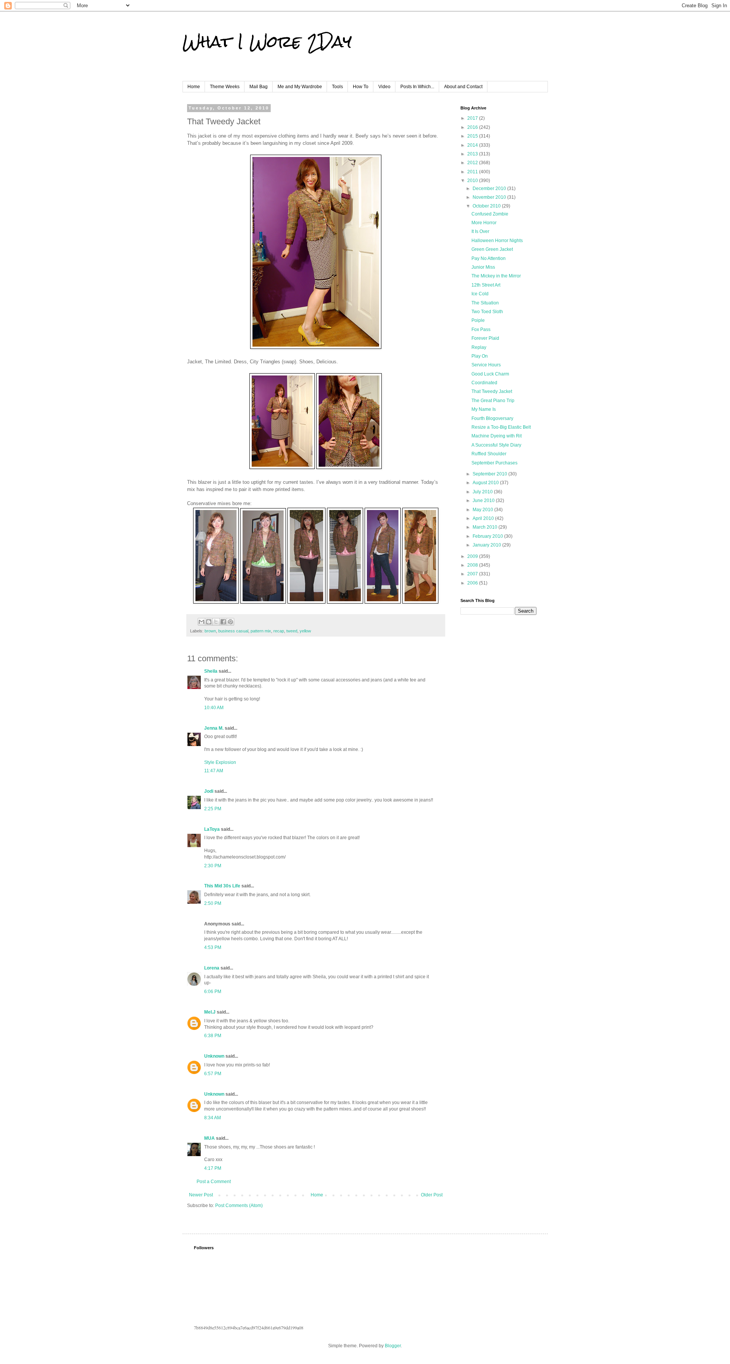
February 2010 (488, 536)
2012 (473, 162)
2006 (473, 583)
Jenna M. (214, 728)
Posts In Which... (417, 86)
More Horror (484, 222)
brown (210, 631)
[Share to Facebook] (223, 622)
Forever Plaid (485, 338)
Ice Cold (480, 293)
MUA (209, 1138)
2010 (473, 180)
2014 (473, 145)
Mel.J (210, 1012)
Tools (337, 86)
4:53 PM (212, 947)
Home (193, 86)
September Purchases (494, 463)
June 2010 (484, 500)
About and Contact (463, 86)
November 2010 (490, 197)
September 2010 (490, 474)
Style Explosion (220, 762)
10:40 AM (214, 707)
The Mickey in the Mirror (496, 276)
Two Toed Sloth (487, 311)
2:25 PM (212, 808)
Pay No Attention (488, 258)
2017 (473, 118)
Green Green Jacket (492, 249)
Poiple (478, 320)
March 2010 (485, 527)
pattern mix (261, 631)
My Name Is (483, 409)
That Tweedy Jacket (491, 391)
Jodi (208, 791)
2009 (473, 556)
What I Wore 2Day (267, 41)
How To (360, 86)
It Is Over (480, 231)
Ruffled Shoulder (488, 453)
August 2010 (486, 482)
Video (384, 86)
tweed (291, 631)
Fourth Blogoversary (492, 418)
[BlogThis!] (209, 622)
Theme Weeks (225, 86)
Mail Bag (258, 86)
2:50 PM (212, 903)
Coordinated (484, 382)
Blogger (393, 1345)
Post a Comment (214, 1181)
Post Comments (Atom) (239, 1205)
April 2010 (484, 518)
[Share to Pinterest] (230, 622)
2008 (473, 565)
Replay (478, 347)
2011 (473, 171)
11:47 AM (213, 770)
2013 (473, 154)
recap (278, 631)
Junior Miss (483, 267)
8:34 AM (212, 1117)
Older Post (432, 1195)
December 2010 (490, 188)
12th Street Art (485, 285)
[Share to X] (216, 622)
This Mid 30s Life (222, 886)
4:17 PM (212, 1168)
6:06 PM (212, 991)
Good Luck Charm (490, 374)
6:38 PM (212, 1035)
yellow (305, 631)
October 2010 (487, 206)
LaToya (212, 829)
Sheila (210, 671)
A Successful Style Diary (496, 445)
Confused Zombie (489, 214)
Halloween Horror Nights (497, 240)
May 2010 (483, 509)
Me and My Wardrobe (300, 86)
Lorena (211, 968)
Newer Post (201, 1195)
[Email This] (201, 622)
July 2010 (483, 491)
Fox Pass (480, 329)
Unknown (214, 1056)
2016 (473, 127)
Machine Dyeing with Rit (496, 436)
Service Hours (486, 365)
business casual (233, 631)
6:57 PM (212, 1073)
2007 (473, 574)
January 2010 (487, 545)
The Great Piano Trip (492, 400)
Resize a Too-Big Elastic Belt (501, 427)
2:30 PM (212, 865)
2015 (473, 136)
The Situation (485, 303)
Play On (479, 356)
